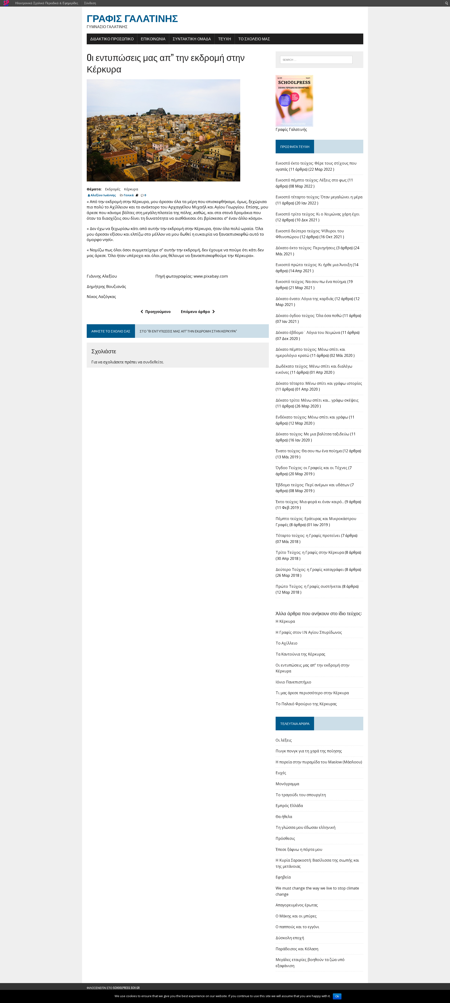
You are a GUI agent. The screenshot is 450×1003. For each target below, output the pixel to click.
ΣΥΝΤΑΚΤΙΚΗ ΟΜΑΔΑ (192, 38)
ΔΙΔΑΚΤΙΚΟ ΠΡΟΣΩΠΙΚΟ (112, 38)
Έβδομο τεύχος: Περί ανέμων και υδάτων (312, 484)
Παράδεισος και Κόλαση (297, 948)
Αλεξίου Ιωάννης (103, 195)
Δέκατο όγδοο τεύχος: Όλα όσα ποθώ (309, 315)
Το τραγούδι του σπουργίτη (301, 794)
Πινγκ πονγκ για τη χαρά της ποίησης (309, 751)
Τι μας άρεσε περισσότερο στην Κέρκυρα (312, 692)
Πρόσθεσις (285, 838)
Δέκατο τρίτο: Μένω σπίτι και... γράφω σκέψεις (317, 400)
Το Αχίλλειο (286, 643)
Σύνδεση (90, 3)
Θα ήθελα (284, 816)
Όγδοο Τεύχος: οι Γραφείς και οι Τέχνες (311, 467)
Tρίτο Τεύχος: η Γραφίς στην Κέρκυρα (310, 552)
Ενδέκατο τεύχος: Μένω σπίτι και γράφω (312, 417)
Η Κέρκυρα (285, 621)
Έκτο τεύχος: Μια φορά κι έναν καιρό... (310, 501)
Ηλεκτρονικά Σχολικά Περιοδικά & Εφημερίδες (46, 3)
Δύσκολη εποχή (290, 937)
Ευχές (281, 772)
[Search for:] (316, 59)
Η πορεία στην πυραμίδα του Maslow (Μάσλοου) (319, 762)
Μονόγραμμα (287, 783)
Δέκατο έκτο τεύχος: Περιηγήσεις (305, 247)
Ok (337, 996)
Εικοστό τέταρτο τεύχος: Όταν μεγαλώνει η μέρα (319, 197)
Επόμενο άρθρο (195, 311)
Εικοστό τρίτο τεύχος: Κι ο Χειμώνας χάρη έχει (318, 214)
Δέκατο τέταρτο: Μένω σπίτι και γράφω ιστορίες (319, 383)
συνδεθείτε (153, 362)
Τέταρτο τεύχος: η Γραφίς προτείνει (308, 535)
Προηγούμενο (158, 311)
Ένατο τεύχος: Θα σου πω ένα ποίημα (309, 450)
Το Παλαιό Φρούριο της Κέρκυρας (306, 703)
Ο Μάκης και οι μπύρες (296, 916)
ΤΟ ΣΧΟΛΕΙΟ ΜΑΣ (254, 38)
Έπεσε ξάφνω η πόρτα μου (299, 849)
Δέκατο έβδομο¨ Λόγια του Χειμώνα (308, 332)
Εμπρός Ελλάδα (289, 805)
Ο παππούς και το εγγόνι (297, 926)
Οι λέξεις (284, 740)
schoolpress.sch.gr (126, 988)
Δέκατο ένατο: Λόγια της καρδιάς (305, 298)
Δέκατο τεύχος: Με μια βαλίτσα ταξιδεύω (312, 434)
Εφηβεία (283, 877)
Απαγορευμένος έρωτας (297, 905)
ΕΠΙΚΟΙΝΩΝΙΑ (153, 38)
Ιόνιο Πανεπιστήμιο (293, 682)
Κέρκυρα (131, 189)
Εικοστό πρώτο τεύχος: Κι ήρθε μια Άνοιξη (314, 264)
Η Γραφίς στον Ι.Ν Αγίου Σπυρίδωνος (309, 632)
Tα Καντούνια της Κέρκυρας (300, 654)
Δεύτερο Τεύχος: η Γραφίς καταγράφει (310, 569)
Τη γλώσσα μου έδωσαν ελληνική (305, 827)
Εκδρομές (112, 189)
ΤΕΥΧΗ (224, 38)
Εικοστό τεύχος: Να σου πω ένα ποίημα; (311, 281)
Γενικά (129, 195)
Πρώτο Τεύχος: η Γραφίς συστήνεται (308, 586)
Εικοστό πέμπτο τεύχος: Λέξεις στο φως (311, 180)
